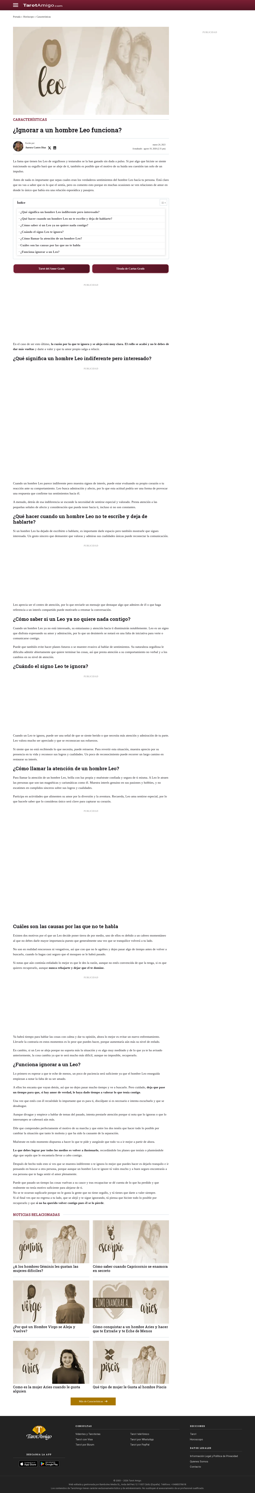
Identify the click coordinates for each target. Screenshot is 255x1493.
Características (44, 16)
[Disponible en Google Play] (49, 1464)
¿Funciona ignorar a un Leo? (40, 252)
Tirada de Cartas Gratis (130, 268)
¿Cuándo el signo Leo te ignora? (42, 232)
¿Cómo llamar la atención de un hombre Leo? (51, 238)
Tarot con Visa (84, 1439)
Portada (16, 16)
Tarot (193, 1434)
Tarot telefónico (139, 1434)
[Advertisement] (91, 314)
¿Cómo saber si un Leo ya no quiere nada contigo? (54, 225)
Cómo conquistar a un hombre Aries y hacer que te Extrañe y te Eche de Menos (130, 1328)
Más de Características (91, 1401)
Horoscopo (196, 1439)
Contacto (195, 1466)
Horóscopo (28, 16)
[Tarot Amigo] (42, 5)
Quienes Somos (199, 1461)
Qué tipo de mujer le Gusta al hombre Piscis (129, 1387)
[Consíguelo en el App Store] (28, 1464)
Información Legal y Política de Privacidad (214, 1456)
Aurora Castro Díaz (35, 147)
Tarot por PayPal (139, 1444)
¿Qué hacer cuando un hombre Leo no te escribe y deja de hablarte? (66, 218)
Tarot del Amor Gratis (52, 268)
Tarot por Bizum (84, 1444)
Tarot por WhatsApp (142, 1439)
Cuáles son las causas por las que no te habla (50, 245)
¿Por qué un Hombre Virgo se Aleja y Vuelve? (44, 1328)
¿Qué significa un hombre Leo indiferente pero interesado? (60, 212)
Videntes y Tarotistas (87, 1434)
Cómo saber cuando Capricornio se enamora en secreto (130, 1268)
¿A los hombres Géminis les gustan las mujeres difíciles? (45, 1268)
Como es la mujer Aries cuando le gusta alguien (46, 1389)
